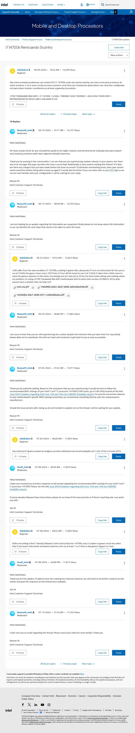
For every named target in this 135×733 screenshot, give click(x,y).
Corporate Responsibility (99, 695)
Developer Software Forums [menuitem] (46, 11)
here (82, 673)
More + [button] (61, 4)
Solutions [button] (47, 4)
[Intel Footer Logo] (9, 710)
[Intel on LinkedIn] (36, 705)
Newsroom (61, 695)
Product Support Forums (32, 39)
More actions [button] (117, 55)
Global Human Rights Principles (40, 722)
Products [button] (18, 4)
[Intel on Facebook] (23, 705)
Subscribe (119, 47)
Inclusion (117, 695)
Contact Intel (48, 695)
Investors (72, 695)
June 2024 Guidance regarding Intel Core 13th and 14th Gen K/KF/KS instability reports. (63, 488)
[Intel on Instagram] (49, 705)
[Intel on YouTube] (42, 705)
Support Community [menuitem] (10, 11)
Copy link (102, 193)
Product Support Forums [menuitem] (74, 11)
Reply (118, 104)
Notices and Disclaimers (30, 720)
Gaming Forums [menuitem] (97, 11)
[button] (124, 70)
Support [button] (33, 4)
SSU (111, 170)
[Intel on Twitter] (29, 705)
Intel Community (12, 39)
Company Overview (31, 695)
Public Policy (28, 698)
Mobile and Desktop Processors (58, 39)
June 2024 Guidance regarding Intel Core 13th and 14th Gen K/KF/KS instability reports (52, 394)
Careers (82, 695)
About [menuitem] (27, 11)
